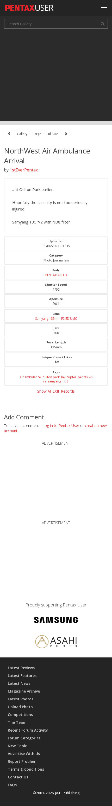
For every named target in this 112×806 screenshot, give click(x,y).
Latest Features (22, 675)
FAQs (12, 784)
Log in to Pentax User (60, 425)
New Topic (17, 745)
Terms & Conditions (26, 769)
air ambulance (30, 377)
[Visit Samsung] (56, 620)
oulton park (51, 377)
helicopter (68, 377)
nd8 (65, 381)
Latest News (19, 683)
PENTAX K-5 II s (56, 275)
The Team (17, 722)
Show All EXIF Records (56, 391)
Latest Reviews (21, 667)
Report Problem (22, 761)
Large (37, 134)
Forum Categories (24, 737)
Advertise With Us (24, 753)
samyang (54, 381)
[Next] (66, 134)
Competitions (20, 714)
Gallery (22, 134)
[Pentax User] (29, 6)
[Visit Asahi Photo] (56, 642)
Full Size (52, 134)
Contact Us (18, 777)
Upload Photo (20, 706)
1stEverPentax (24, 170)
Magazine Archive (24, 691)
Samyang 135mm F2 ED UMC (56, 318)
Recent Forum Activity (28, 730)
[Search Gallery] (103, 23)
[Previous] (9, 134)
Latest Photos (20, 698)
